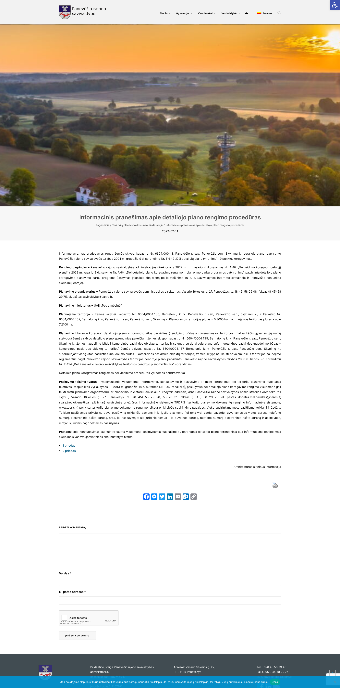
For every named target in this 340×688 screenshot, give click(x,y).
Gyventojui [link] (182, 13)
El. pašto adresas (72, 592)
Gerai (275, 681)
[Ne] (335, 682)
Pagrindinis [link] (102, 225)
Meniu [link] (163, 13)
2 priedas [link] (69, 451)
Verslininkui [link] (205, 13)
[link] (335, 5)
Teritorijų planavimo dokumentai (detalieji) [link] (137, 225)
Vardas (65, 573)
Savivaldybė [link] (229, 13)
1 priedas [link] (69, 445)
